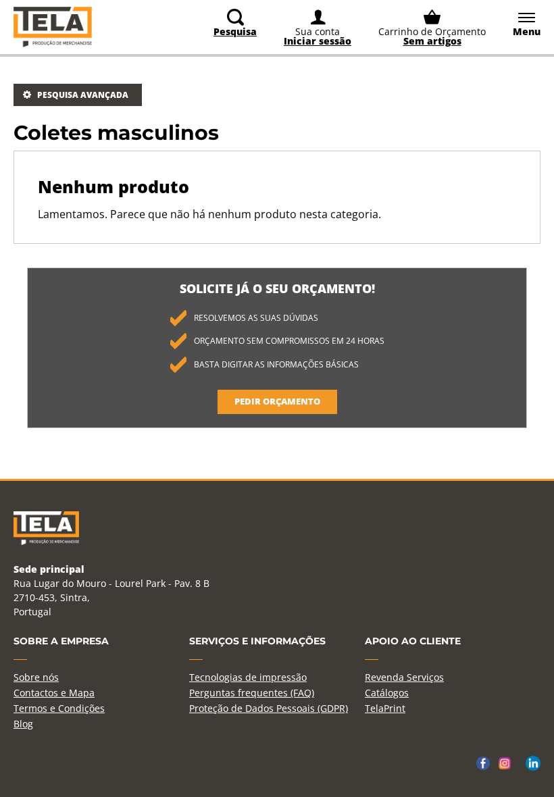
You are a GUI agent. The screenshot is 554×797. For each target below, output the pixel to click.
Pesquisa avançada (82, 95)
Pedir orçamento (277, 401)
